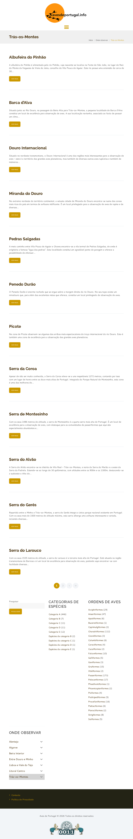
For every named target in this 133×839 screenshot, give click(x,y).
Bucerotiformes (95, 622)
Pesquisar (13, 601)
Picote (15, 326)
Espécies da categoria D (60, 644)
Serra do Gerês (22, 504)
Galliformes (94, 657)
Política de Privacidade (22, 799)
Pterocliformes (95, 710)
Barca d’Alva (20, 102)
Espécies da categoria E (60, 649)
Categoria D (54, 627)
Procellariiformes (96, 701)
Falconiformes (95, 653)
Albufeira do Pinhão (27, 57)
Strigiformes (94, 714)
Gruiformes (93, 666)
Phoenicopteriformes (98, 688)
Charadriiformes (96, 631)
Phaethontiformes (97, 684)
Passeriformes (95, 675)
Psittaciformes (95, 705)
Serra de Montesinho (28, 414)
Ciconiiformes (94, 635)
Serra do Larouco (25, 550)
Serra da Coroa (23, 368)
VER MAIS (14, 79)
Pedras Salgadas (24, 239)
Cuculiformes (94, 649)
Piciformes (93, 692)
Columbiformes (95, 640)
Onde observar (102, 40)
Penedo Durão (22, 284)
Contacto (15, 795)
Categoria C (54, 623)
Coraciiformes (95, 644)
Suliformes (93, 719)
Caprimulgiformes (96, 627)
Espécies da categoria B (60, 636)
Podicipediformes (96, 697)
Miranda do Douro (26, 193)
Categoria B (54, 618)
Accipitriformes (95, 609)
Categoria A (54, 614)
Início (91, 40)
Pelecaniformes (95, 679)
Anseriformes (94, 614)
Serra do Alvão (22, 459)
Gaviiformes (94, 662)
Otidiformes (94, 671)
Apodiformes (94, 618)
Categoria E (54, 631)
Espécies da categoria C (60, 640)
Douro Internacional (28, 148)
